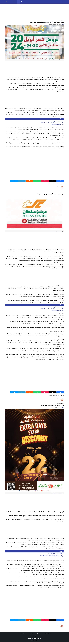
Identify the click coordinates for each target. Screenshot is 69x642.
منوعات (18, 1)
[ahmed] (61, 187)
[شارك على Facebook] (60, 181)
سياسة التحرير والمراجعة (39, 633)
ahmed (63, 24)
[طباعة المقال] (14, 181)
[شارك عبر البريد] (44, 181)
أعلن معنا (49, 633)
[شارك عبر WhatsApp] (37, 181)
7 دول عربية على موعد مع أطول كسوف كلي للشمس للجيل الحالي (51, 122)
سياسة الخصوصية (31, 633)
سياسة (27, 1)
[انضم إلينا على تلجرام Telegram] (33, 636)
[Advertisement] (34, 11)
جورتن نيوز (61, 1)
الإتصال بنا (45, 633)
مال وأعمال (23, 1)
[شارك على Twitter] (52, 181)
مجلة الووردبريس (33, 640)
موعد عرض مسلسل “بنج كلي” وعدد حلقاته (55, 121)
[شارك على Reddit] (29, 181)
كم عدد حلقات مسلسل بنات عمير (57, 124)
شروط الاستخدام (24, 633)
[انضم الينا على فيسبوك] (35, 636)
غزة (10, 1)
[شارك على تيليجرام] (21, 181)
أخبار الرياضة (14, 1)
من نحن (19, 633)
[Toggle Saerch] (6, 2)
